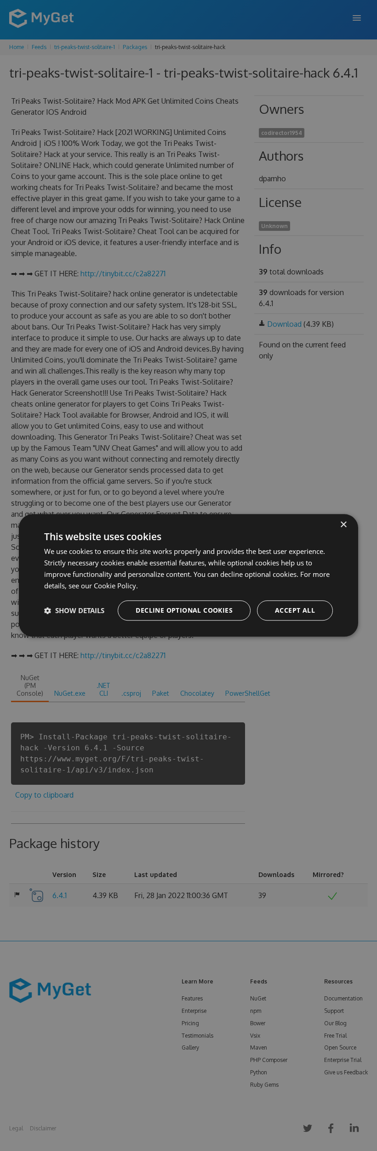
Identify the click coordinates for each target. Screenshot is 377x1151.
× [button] (343, 524)
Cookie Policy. (116, 585)
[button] (74, 611)
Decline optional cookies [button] (184, 610)
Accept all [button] (295, 610)
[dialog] (188, 575)
